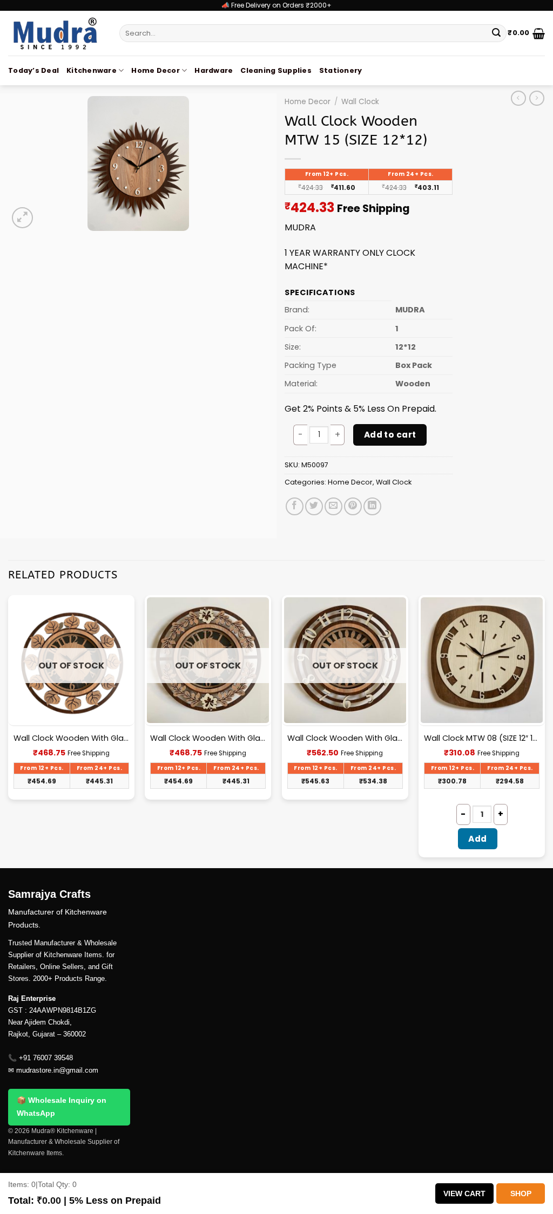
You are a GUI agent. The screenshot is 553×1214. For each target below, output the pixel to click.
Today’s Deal (33, 70)
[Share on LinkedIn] (372, 506)
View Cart (464, 1193)
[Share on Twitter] (314, 506)
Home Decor (155, 70)
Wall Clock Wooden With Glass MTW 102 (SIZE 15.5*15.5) (71, 738)
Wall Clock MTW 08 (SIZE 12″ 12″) (481, 738)
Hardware (213, 70)
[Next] (544, 730)
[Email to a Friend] (333, 506)
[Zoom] (22, 217)
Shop (520, 1193)
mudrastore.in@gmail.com (57, 1070)
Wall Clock (360, 102)
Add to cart (390, 434)
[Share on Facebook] (295, 506)
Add (477, 838)
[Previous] (9, 730)
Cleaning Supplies (275, 70)
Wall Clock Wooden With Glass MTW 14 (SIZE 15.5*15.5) (345, 738)
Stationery (340, 70)
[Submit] (496, 33)
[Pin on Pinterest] (353, 506)
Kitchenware (91, 70)
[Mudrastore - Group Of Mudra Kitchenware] (55, 33)
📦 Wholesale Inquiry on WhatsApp (61, 1106)
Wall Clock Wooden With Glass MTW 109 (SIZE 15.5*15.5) (208, 738)
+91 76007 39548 (46, 1058)
